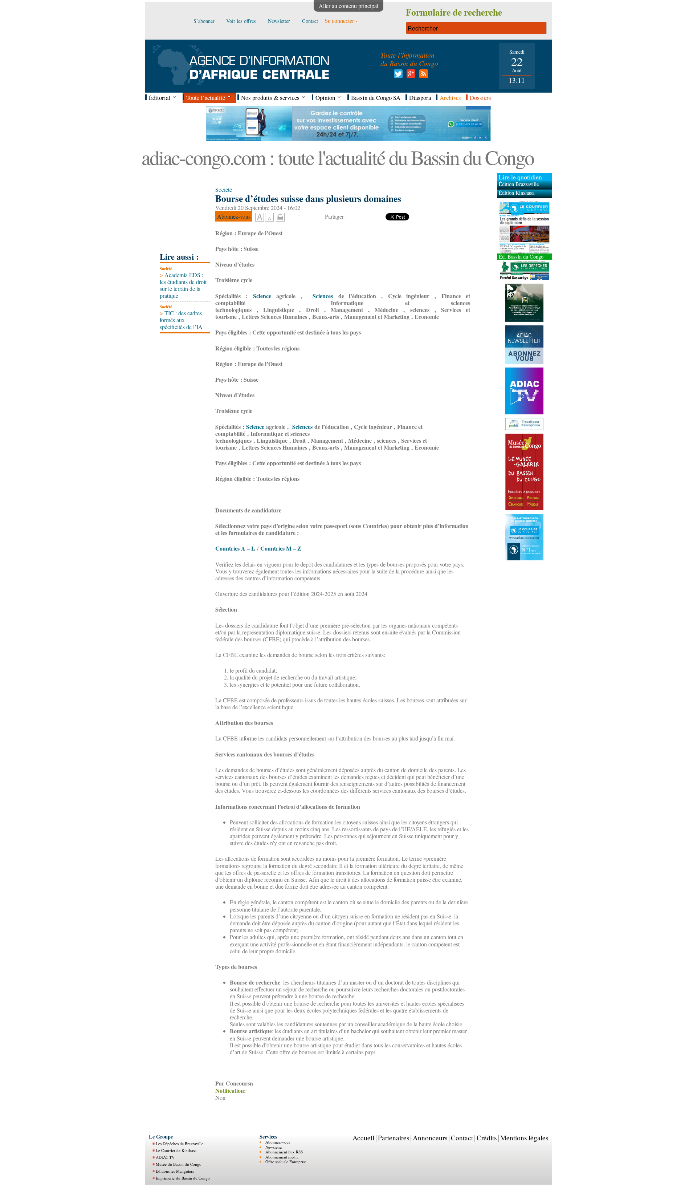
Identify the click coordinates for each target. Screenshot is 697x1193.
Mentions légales (524, 1137)
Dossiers (480, 97)
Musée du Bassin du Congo (178, 1164)
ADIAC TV (165, 1157)
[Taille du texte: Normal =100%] (269, 217)
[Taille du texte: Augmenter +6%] (259, 217)
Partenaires (393, 1137)
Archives (450, 97)
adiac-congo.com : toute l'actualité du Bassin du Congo (338, 157)
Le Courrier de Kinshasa (176, 1150)
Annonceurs (430, 1137)
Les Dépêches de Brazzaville (179, 1143)
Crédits (487, 1137)
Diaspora (420, 97)
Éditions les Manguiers (175, 1171)
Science (259, 296)
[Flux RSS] (422, 76)
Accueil (363, 1137)
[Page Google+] (409, 76)
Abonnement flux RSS (284, 1152)
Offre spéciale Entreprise (285, 1161)
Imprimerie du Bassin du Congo (183, 1178)
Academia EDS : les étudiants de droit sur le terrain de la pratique (183, 285)
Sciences (320, 296)
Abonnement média (281, 1157)
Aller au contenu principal (348, 5)
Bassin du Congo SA (375, 97)
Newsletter (274, 1147)
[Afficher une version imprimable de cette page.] (280, 216)
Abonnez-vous (277, 1142)
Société (166, 268)
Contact (462, 1137)
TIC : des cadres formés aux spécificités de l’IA (181, 319)
